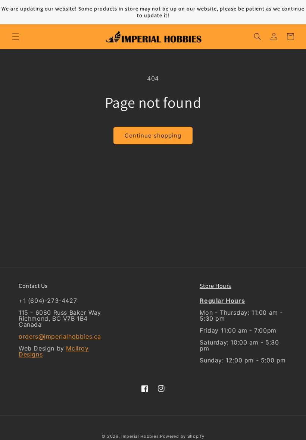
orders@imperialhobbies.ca (60, 336)
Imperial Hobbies (140, 436)
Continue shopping (153, 135)
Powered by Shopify (182, 436)
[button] (15, 36)
